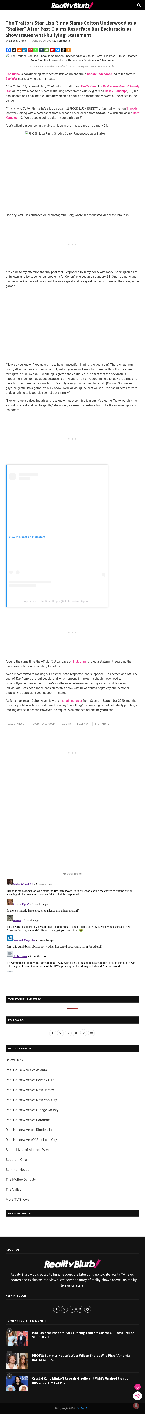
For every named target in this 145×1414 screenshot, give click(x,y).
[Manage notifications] (136, 1406)
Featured (66, 724)
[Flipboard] (52, 50)
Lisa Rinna (82, 724)
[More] (68, 50)
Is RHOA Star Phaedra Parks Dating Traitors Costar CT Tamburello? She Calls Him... (83, 1335)
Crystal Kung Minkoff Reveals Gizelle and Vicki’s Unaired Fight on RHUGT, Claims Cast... (81, 1380)
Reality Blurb (83, 1408)
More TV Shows (17, 1199)
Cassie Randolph (17, 724)
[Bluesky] (57, 50)
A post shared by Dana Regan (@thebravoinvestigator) (57, 601)
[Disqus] (72, 925)
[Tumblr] (41, 50)
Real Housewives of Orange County (32, 1110)
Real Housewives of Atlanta (26, 1070)
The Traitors (102, 724)
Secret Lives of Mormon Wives (28, 1150)
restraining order (71, 700)
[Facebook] (8, 50)
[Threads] (63, 50)
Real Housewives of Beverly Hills (30, 1080)
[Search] (137, 5)
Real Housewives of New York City (31, 1100)
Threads (131, 108)
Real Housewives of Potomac (28, 1120)
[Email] (46, 50)
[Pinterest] (30, 50)
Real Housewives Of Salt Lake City (31, 1140)
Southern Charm (18, 1160)
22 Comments (61, 40)
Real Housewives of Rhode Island (31, 1130)
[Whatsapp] (35, 50)
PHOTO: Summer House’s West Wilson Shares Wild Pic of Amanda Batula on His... (81, 1357)
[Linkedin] (24, 50)
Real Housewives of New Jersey (30, 1090)
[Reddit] (19, 50)
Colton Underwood (44, 724)
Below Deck (14, 1060)
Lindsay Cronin (18, 40)
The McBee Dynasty (21, 1179)
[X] (14, 50)
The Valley (13, 1189)
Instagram (80, 661)
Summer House (17, 1170)
